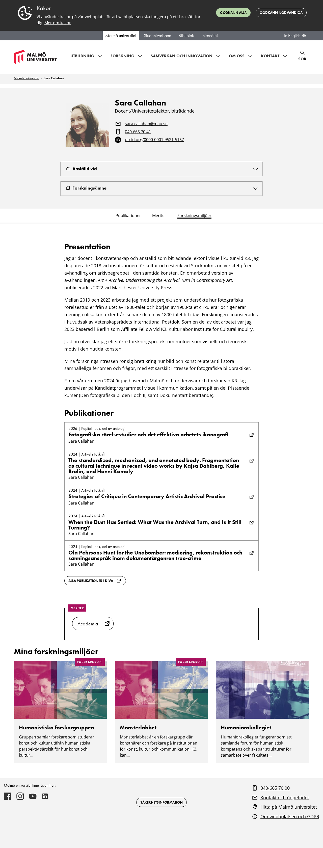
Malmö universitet (120, 35)
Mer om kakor (57, 22)
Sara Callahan (54, 78)
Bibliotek (186, 35)
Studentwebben (157, 35)
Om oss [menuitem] (237, 56)
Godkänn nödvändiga (281, 12)
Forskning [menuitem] (122, 56)
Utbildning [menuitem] (82, 56)
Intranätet (210, 35)
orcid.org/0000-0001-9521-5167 (154, 139)
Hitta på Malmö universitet (288, 807)
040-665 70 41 (138, 132)
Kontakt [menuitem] (270, 56)
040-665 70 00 (275, 788)
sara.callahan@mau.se (146, 123)
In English (292, 35)
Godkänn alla (233, 12)
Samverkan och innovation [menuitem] (181, 56)
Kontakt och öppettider (284, 797)
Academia (87, 623)
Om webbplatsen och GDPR (289, 816)
